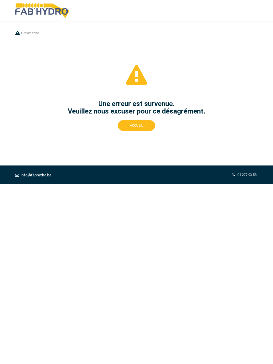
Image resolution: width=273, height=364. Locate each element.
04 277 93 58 (246, 175)
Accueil (136, 125)
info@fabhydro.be (36, 175)
